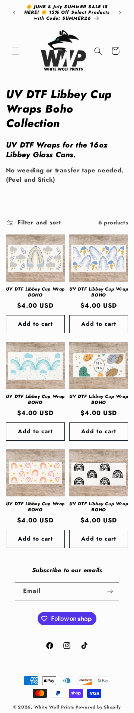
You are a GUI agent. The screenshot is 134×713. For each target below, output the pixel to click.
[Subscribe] (110, 591)
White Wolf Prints (54, 707)
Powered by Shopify (98, 707)
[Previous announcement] (14, 12)
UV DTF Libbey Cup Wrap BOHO (35, 292)
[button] (15, 50)
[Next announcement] (120, 12)
